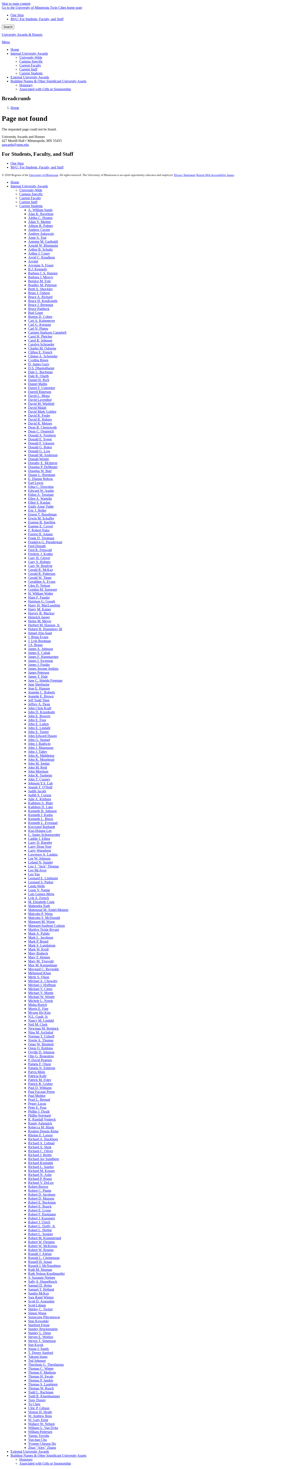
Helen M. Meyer (39, 621)
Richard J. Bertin (40, 1155)
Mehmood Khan (39, 973)
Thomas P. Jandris (40, 1380)
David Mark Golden (42, 411)
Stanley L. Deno (39, 1333)
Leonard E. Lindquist (43, 878)
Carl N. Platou (38, 328)
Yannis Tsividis (38, 1436)
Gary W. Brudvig (40, 566)
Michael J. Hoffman (42, 985)
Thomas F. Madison (42, 1372)
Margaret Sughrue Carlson (46, 925)
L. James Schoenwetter (44, 835)
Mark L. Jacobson (40, 937)
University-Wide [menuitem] (30, 57)
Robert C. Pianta (39, 1190)
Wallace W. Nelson (41, 1424)
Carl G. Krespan (39, 324)
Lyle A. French (38, 898)
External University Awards (30, 1451)
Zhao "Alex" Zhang (42, 1447)
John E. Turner (38, 732)
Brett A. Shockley (40, 289)
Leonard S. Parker (40, 882)
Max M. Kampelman (42, 965)
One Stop (17, 15)
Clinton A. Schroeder (43, 356)
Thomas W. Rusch (41, 1388)
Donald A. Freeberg (42, 435)
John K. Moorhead (41, 759)
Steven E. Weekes (40, 1337)
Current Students (31, 206)
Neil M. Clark (37, 1024)
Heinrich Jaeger (39, 617)
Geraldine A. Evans (41, 581)
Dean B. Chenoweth (42, 427)
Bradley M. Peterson (42, 285)
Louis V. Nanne (39, 890)
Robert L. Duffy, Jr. (41, 1226)
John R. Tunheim (40, 775)
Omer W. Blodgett (41, 1044)
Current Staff (28, 202)
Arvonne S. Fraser (41, 265)
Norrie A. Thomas (40, 1040)
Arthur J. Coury (39, 253)
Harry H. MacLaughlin (44, 605)
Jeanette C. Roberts (41, 692)
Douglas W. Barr (40, 471)
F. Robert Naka (38, 530)
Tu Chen (34, 1404)
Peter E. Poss (37, 1107)
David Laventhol (40, 400)
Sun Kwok (35, 1345)
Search (8, 27)
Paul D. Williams (40, 1088)
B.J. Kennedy (37, 269)
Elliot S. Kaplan (39, 502)
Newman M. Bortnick (43, 1028)
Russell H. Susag (40, 1262)
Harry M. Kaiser (39, 609)
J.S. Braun (35, 645)
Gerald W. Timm (39, 578)
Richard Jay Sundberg (43, 1159)
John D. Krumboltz (41, 712)
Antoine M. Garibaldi (43, 241)
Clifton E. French (40, 352)
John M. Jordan (39, 763)
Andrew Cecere (39, 230)
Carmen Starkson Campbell (47, 332)
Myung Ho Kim (39, 1012)
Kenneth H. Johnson (42, 811)
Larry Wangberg (39, 850)
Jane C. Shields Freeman (45, 680)
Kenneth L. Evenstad (43, 823)
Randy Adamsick (40, 1123)
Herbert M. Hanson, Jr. (44, 625)
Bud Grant (35, 313)
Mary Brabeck (38, 953)
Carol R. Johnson (40, 340)
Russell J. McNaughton (44, 1266)
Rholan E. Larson (40, 1135)
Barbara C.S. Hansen (43, 273)
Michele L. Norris (40, 1001)
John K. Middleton (41, 755)
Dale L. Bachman (40, 372)
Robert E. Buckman (42, 1202)
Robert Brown (38, 1186)
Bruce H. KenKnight (42, 301)
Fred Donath (37, 546)
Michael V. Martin (40, 993)
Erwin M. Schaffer (41, 518)
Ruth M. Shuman (40, 1270)
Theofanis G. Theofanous (46, 1364)
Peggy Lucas (37, 1103)
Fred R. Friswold (40, 550)
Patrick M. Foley (39, 1080)
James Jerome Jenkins (43, 668)
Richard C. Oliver (40, 1151)
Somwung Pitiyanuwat (44, 1317)
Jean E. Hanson (39, 688)
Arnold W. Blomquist (43, 245)
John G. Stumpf (39, 740)
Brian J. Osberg (39, 293)
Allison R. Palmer (40, 226)
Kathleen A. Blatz (40, 803)
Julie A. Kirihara (39, 799)
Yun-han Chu (37, 1440)
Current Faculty (30, 198)
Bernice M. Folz (39, 281)
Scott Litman (37, 1305)
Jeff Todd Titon (38, 700)
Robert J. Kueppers (41, 1218)
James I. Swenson (40, 661)
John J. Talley (37, 752)
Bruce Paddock (38, 309)
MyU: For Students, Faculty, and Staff (37, 19)
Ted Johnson (37, 1360)
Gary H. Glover (39, 558)
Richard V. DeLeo (41, 1183)
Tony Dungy (37, 1400)
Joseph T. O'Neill (40, 787)
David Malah (37, 407)
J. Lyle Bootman (39, 641)
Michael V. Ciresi (40, 989)
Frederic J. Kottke (40, 554)
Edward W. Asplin (41, 491)
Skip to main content (16, 3)
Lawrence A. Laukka (43, 854)
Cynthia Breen (38, 360)
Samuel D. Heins (40, 1285)
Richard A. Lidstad (41, 1143)
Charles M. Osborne (42, 348)
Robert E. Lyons (39, 1210)
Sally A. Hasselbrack (42, 1281)
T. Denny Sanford (40, 1353)
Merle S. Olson (38, 977)
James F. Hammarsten (43, 657)
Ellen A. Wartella (40, 498)
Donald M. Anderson (43, 455)
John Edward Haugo (42, 736)
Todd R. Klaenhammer (44, 1396)
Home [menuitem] (15, 49)
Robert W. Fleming (41, 1242)
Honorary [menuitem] (26, 85)
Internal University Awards (29, 186)
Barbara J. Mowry (40, 277)
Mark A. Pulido (39, 933)
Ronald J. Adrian (40, 1254)
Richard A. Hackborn (43, 1139)
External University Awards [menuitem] (30, 77)
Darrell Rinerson (39, 392)
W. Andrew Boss (40, 1416)
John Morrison (38, 771)
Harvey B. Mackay (41, 613)
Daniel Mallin (37, 384)
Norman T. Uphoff (41, 1036)
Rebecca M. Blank (41, 1127)
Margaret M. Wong (41, 922)
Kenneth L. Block (40, 819)
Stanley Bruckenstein (43, 1329)
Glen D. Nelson (39, 585)
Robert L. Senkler (40, 1234)
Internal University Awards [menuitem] (29, 53)
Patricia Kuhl (37, 1076)
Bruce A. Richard (40, 297)
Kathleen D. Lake (40, 807)
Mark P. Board (38, 941)
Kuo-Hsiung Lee (40, 831)
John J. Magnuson (40, 748)
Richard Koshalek (40, 1163)
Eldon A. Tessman (41, 494)
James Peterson (38, 672)
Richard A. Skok (39, 1147)
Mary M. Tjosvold (41, 961)
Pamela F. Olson (39, 1064)
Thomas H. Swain (40, 1376)
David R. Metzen (40, 423)
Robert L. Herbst (40, 1230)
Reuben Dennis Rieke (43, 1131)
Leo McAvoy (37, 870)
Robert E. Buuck (40, 1206)
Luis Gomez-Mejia (41, 894)
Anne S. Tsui (37, 237)
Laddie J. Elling (39, 838)
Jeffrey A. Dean (39, 704)
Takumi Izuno (37, 1357)
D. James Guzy (38, 364)
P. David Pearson (40, 1060)
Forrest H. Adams (40, 534)
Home (15, 108)
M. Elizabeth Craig (41, 902)
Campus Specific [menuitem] (31, 61)
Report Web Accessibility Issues (215, 175)
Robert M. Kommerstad (44, 1238)
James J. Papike (39, 665)
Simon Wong (37, 1313)
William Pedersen (40, 1432)
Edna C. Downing (41, 487)
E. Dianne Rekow (40, 479)
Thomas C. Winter (41, 1368)
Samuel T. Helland (41, 1289)
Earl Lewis (35, 483)
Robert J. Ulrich (39, 1222)
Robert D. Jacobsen (41, 1194)
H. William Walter (40, 593)
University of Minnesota (43, 175)
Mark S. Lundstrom (41, 945)
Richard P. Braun (40, 1179)
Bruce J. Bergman (40, 305)
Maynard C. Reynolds (43, 969)
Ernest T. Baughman (42, 514)
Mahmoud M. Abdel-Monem (48, 910)
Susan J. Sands (38, 1349)
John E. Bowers (39, 716)
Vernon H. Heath (40, 1412)
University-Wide (30, 190)
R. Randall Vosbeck (42, 1119)
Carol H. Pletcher (40, 336)
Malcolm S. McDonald (44, 918)
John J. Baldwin (39, 744)
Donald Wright (38, 459)
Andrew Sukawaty (41, 233)
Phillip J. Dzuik (39, 1111)
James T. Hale (38, 676)
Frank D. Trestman (41, 538)
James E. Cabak (39, 653)
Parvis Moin (36, 1072)
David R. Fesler (39, 415)
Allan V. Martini (39, 222)
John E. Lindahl (39, 728)
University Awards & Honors (22, 34)
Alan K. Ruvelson (40, 214)
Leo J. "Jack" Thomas (43, 866)
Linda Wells (36, 886)
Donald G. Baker (40, 447)
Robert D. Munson (41, 1198)
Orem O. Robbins (40, 1048)
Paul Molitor (36, 1096)
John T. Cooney (39, 779)
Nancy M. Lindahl (41, 1020)
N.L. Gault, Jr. (38, 1016)
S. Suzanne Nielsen (41, 1277)
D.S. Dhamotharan (41, 368)
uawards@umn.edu (15, 145)
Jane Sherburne (38, 684)
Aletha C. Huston (40, 218)
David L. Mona (39, 396)
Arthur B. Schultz (40, 249)
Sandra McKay (38, 1293)
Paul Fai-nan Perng (41, 1092)
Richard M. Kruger (41, 1171)
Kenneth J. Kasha (40, 815)
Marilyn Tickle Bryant (43, 929)
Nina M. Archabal (40, 1032)
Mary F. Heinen (39, 957)
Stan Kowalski (38, 1321)
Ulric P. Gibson (38, 1408)
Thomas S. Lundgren (43, 1384)
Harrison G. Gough (41, 601)
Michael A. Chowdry (43, 981)
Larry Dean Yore (39, 846)
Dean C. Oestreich (41, 431)
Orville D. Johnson (41, 1052)
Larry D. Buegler (40, 842)
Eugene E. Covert (40, 526)
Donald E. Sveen (40, 439)
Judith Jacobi (37, 791)
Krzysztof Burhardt (41, 827)
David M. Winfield (41, 404)
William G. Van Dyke (43, 1428)
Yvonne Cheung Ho (42, 1443)
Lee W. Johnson (39, 858)
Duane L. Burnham (41, 475)
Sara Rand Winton (41, 1297)
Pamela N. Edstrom (41, 1068)
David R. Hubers (40, 419)
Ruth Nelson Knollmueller (46, 1273)
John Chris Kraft (39, 708)
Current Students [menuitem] (31, 73)
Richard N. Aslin (40, 1175)
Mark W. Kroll (38, 949)
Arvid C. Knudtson (41, 257)
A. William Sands (40, 210)
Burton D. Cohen (40, 317)
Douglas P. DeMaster (43, 467)
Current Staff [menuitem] (28, 69)
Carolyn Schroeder (41, 344)
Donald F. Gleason (41, 443)
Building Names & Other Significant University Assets (48, 1455)
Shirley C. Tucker (40, 1309)
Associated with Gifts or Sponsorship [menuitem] (45, 89)
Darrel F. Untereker (41, 388)
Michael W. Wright (41, 997)
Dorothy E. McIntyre (42, 463)
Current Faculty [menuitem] (30, 65)
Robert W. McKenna (42, 1246)
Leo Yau (34, 874)
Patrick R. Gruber (40, 1084)
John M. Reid (37, 767)
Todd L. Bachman (40, 1392)
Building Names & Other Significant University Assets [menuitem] (48, 81)
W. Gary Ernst (38, 1420)
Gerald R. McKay (40, 570)
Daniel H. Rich (38, 380)
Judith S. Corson (39, 795)
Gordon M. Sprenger (42, 589)
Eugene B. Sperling (41, 522)
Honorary (26, 1459)
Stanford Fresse (39, 1325)
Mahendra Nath (39, 906)
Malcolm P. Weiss (40, 914)
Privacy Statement (184, 175)
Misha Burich (37, 1005)
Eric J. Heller (37, 510)
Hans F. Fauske (39, 597)
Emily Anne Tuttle (41, 506)
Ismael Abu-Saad (40, 633)
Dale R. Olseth (38, 376)
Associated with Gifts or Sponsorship (45, 1463)
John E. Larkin (38, 724)
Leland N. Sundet (40, 862)
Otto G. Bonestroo (41, 1056)
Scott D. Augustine (41, 1301)
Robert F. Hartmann (42, 1214)
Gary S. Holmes (39, 562)
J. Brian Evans (38, 637)
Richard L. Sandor (41, 1167)
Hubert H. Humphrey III (45, 629)
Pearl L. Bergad (39, 1099)
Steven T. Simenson (42, 1341)
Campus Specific (31, 194)
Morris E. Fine (38, 1009)
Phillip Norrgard (39, 1115)
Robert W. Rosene (41, 1250)
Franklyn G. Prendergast (45, 542)
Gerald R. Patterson (41, 574)
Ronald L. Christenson (44, 1258)
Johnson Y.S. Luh (40, 783)
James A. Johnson (40, 649)
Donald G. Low (39, 451)
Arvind (33, 261)
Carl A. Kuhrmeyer (41, 320)
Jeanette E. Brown (41, 696)
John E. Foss (37, 720)
